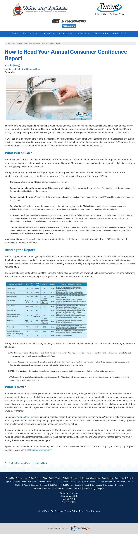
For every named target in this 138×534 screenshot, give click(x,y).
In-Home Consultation (47, 482)
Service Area (101, 34)
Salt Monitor (68, 485)
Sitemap (96, 511)
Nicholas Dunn (33, 69)
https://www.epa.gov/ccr (40, 450)
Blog (45, 478)
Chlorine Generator (71, 478)
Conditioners (107, 478)
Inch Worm (63, 482)
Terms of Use (85, 511)
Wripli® (100, 488)
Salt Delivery (55, 485)
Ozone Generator (104, 482)
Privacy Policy (71, 511)
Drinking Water (19, 482)
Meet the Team (88, 482)
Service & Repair (82, 485)
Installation (75, 482)
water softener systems (28, 417)
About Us (81, 34)
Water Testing (89, 488)
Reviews (43, 485)
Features (47, 34)
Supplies (47, 488)
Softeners (109, 485)
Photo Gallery (120, 482)
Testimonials (58, 488)
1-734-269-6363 (70, 21)
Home (15, 34)
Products (28, 34)
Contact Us (69, 26)
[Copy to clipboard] (19, 66)
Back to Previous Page (19, 463)
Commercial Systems (91, 478)
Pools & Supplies (31, 485)
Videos (69, 488)
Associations (21, 478)
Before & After (35, 478)
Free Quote (119, 34)
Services (64, 34)
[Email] (16, 66)
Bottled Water (55, 478)
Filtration (32, 482)
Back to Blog (40, 463)
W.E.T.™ (77, 488)
